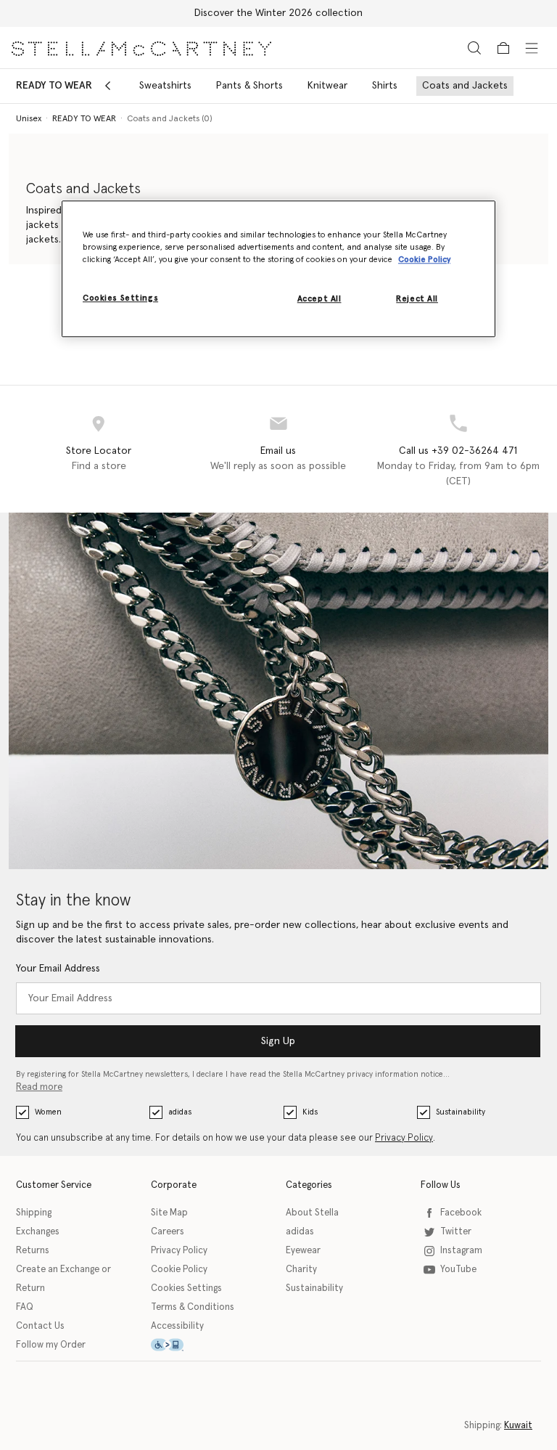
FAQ (24, 1307)
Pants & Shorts (249, 86)
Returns (32, 1250)
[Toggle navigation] (531, 47)
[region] (278, 269)
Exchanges (37, 1232)
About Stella (312, 1213)
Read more (39, 1087)
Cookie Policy (179, 1269)
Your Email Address (58, 969)
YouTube (458, 1269)
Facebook (461, 1213)
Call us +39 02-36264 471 (458, 451)
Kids (310, 1112)
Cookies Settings (186, 1288)
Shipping (33, 1213)
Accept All (319, 299)
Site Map (169, 1213)
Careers (167, 1232)
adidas (179, 1112)
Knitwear (327, 86)
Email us (278, 451)
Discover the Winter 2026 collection (278, 13)
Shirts (384, 86)
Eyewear (303, 1250)
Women (48, 1112)
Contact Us (40, 1326)
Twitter (455, 1232)
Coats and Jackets (465, 86)
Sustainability (460, 1112)
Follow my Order (51, 1345)
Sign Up (278, 1041)
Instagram (461, 1250)
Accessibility (177, 1326)
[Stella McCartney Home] (141, 47)
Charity (301, 1269)
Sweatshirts (165, 86)
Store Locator (98, 451)
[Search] (474, 47)
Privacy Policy (404, 1138)
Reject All (417, 299)
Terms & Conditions (192, 1307)
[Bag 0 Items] (503, 48)
